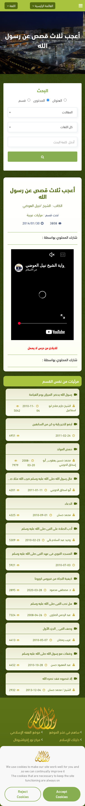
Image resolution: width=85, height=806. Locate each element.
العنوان (57, 100)
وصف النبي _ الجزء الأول (58, 628)
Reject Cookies (23, 794)
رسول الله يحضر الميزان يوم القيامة (51, 394)
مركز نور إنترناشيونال (26, 739)
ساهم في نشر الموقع (64, 731)
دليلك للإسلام (69, 739)
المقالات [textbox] (67, 111)
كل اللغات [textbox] (67, 126)
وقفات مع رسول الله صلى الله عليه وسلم (47, 653)
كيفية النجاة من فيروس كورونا (54, 578)
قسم (22, 100)
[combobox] (42, 112)
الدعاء (69, 503)
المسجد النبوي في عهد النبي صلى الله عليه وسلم (42, 553)
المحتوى (39, 100)
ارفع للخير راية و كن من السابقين (52, 423)
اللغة (12, 5)
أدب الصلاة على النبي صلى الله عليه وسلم (47, 528)
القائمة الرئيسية (43, 5)
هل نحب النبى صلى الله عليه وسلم (52, 603)
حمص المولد (65, 448)
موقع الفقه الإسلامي (25, 731)
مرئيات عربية (35, 214)
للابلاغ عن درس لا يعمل (42, 347)
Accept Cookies (62, 794)
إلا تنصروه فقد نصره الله (57, 678)
